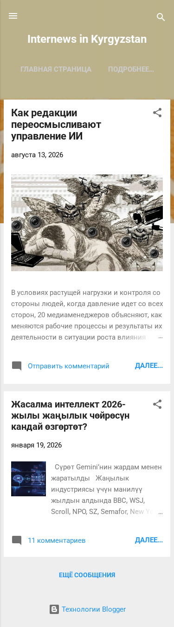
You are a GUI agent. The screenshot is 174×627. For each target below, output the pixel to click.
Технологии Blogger (93, 609)
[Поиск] (161, 19)
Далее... (149, 365)
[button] (157, 114)
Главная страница (55, 69)
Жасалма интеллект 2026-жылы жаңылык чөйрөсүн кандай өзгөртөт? (70, 415)
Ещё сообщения (87, 575)
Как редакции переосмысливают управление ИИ (56, 124)
